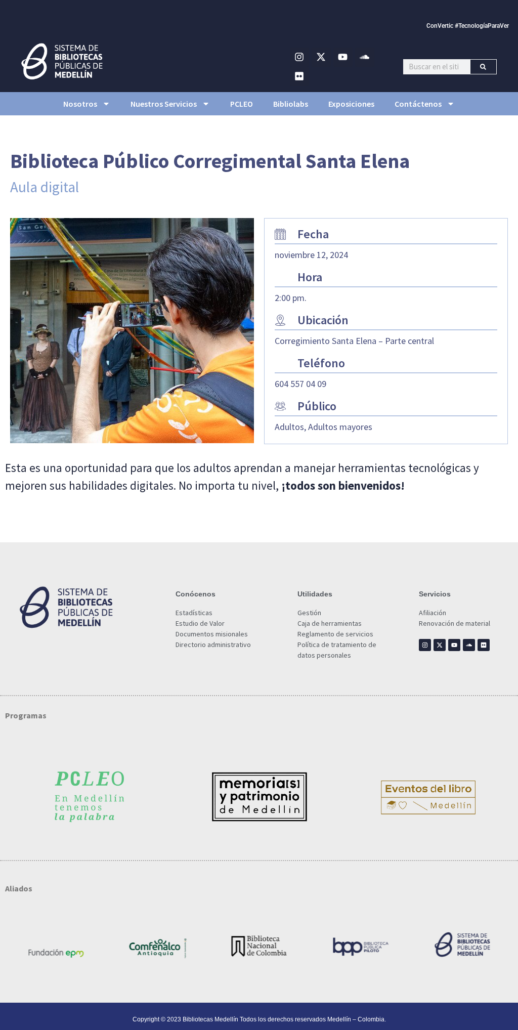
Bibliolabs (290, 104)
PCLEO (241, 104)
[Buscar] (483, 67)
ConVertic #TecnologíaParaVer (467, 25)
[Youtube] (343, 57)
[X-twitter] (321, 57)
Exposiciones (351, 104)
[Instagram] (299, 57)
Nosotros (80, 104)
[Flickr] (299, 76)
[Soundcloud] (364, 57)
